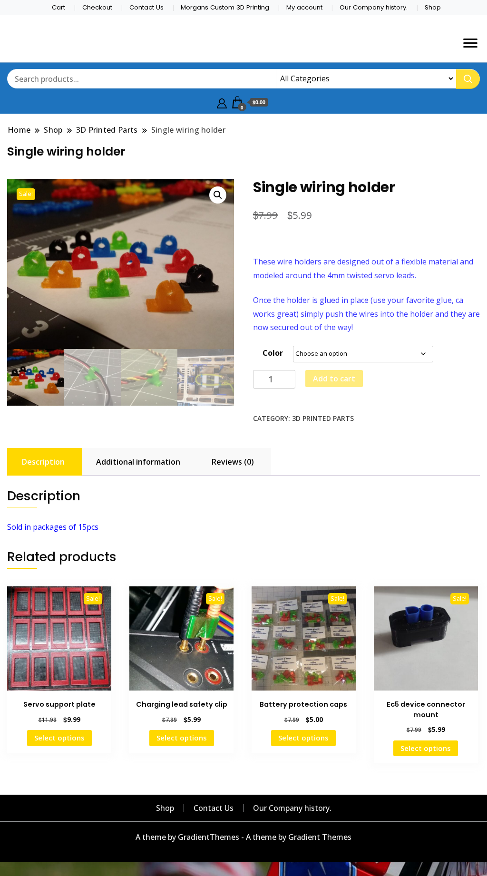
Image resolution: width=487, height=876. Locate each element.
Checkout (97, 7)
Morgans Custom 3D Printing (225, 7)
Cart (58, 7)
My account (304, 7)
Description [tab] (43, 462)
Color (273, 353)
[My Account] (222, 102)
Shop (433, 7)
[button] (217, 195)
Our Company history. (374, 7)
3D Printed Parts (323, 418)
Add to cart (334, 378)
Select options (59, 737)
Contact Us (146, 7)
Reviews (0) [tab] (233, 462)
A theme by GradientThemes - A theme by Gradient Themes (243, 837)
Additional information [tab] (138, 462)
